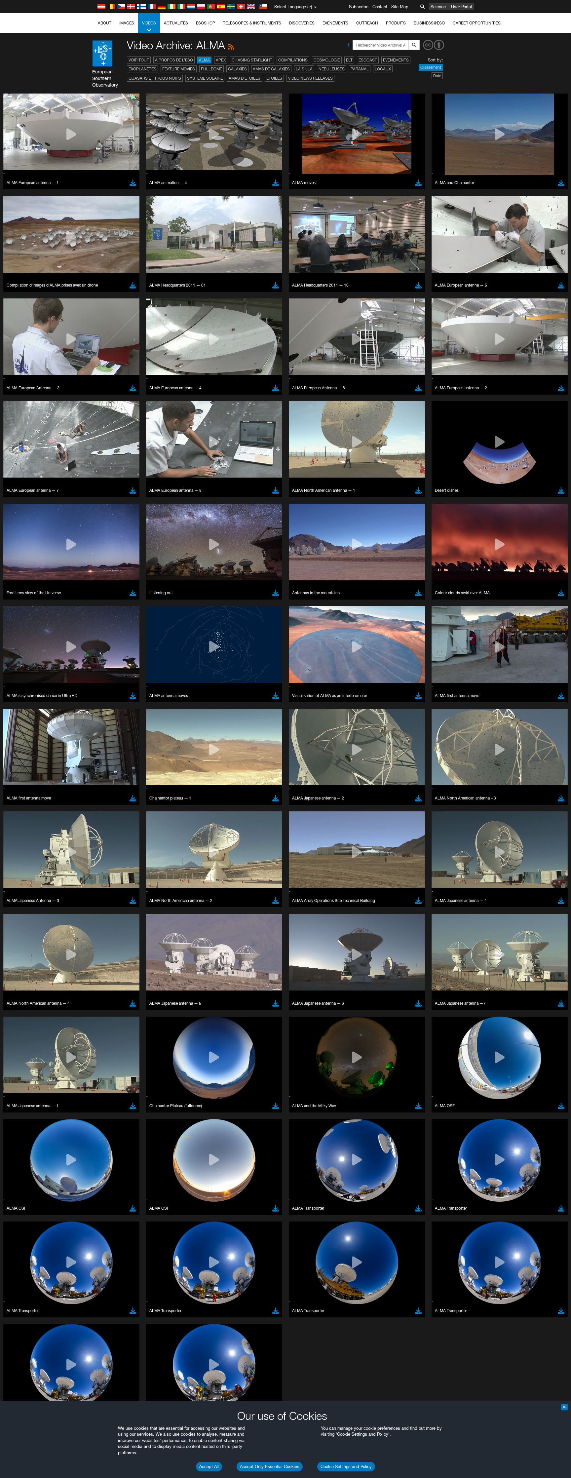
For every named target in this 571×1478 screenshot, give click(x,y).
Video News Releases (310, 78)
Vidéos (149, 22)
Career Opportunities (477, 22)
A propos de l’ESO (174, 60)
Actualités (176, 22)
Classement (430, 67)
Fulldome (211, 68)
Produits (396, 22)
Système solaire (205, 78)
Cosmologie (327, 60)
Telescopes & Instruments (252, 22)
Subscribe (358, 6)
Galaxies (237, 68)
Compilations (293, 60)
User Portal (461, 6)
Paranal (360, 68)
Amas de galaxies (271, 68)
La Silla (304, 68)
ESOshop (205, 22)
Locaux (383, 68)
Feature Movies (178, 68)
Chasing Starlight (252, 60)
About (104, 22)
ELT (349, 60)
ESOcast (368, 60)
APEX (221, 60)
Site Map (399, 6)
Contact (379, 6)
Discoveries (302, 22)
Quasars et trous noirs (155, 78)
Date (437, 75)
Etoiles (274, 78)
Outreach (367, 22)
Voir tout (139, 60)
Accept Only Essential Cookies (269, 1466)
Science (438, 6)
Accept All (209, 1466)
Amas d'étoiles (244, 78)
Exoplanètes (142, 68)
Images (126, 22)
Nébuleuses (332, 68)
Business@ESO (429, 22)
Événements (335, 22)
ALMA (204, 60)
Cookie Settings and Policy (346, 1466)
